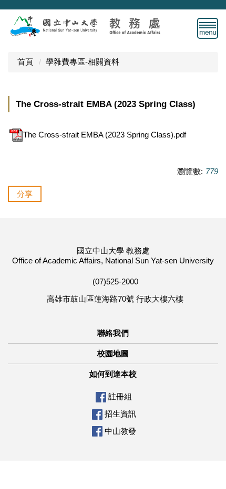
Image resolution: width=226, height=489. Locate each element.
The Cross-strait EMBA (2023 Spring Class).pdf (104, 134)
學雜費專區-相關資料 (82, 61)
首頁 (25, 61)
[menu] (207, 28)
